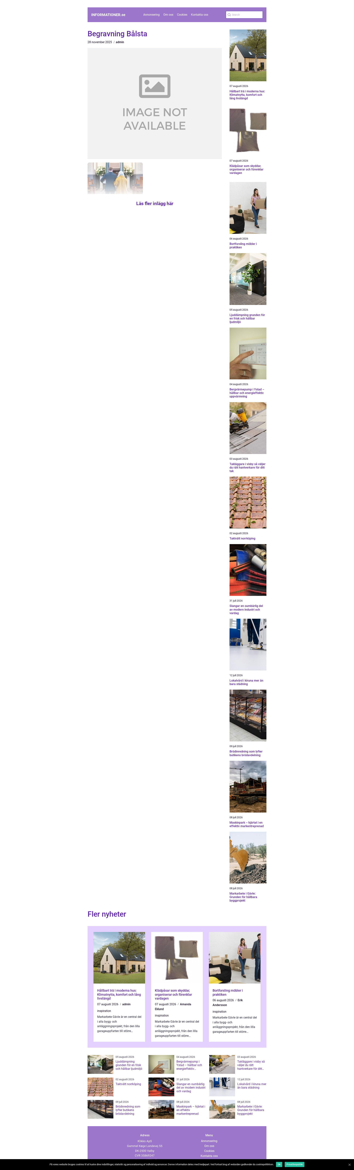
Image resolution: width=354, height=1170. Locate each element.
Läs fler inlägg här (154, 203)
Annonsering (151, 14)
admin (120, 42)
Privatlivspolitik (295, 1164)
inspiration (104, 1011)
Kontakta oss (199, 14)
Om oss (168, 14)
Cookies (182, 14)
